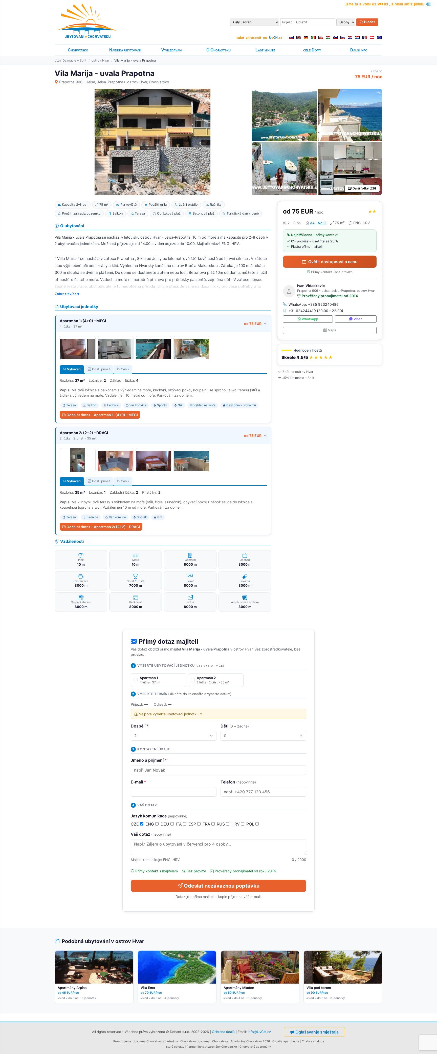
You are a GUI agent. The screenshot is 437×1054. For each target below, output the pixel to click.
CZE (135, 824)
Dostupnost (101, 369)
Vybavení (74, 369)
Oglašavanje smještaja (317, 1031)
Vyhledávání (171, 50)
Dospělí (140, 726)
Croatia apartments (285, 1041)
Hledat (369, 22)
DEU (165, 824)
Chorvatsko (78, 50)
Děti (235, 726)
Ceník (125, 369)
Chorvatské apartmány (255, 1046)
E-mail (138, 781)
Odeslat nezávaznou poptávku (221, 886)
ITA (179, 824)
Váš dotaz (151, 834)
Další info (358, 50)
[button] (329, 355)
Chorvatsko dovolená (195, 1041)
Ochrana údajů (223, 1031)
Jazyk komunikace (159, 815)
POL (250, 824)
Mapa (332, 330)
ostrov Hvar (100, 60)
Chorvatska (220, 1041)
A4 (312, 223)
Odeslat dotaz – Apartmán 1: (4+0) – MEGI (102, 415)
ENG (150, 824)
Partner (192, 1046)
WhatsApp (310, 319)
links (201, 1046)
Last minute (265, 50)
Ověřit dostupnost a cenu (333, 261)
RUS (221, 824)
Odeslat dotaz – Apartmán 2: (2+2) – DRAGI (103, 527)
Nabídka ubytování (125, 50)
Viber (358, 319)
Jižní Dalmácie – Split (70, 60)
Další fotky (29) (364, 188)
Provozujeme (122, 1041)
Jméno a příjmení (149, 760)
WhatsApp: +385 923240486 (314, 304)
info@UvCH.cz (259, 1031)
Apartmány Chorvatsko (221, 1046)
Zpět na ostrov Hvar (297, 372)
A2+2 (322, 223)
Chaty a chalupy (313, 1041)
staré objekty (175, 1046)
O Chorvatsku (218, 50)
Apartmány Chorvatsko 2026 (250, 1041)
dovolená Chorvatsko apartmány (155, 1041)
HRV (236, 824)
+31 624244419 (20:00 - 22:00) (316, 311)
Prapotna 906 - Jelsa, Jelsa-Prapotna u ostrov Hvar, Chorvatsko (114, 82)
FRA (207, 824)
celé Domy (312, 50)
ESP (192, 824)
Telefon (238, 781)
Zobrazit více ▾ (67, 294)
